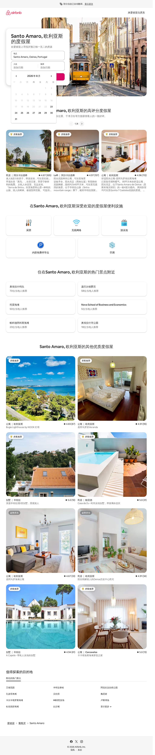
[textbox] (24, 67)
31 (16, 119)
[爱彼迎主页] (13, 12)
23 (51, 106)
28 (39, 113)
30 (51, 113)
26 (28, 113)
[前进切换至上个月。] (16, 76)
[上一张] (71, 123)
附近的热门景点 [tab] (13, 678)
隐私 (73, 750)
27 (34, 113)
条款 (80, 750)
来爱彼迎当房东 (136, 12)
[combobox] (37, 57)
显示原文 (89, 4)
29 (45, 113)
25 (22, 113)
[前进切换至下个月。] (51, 76)
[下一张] (81, 123)
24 (16, 113)
